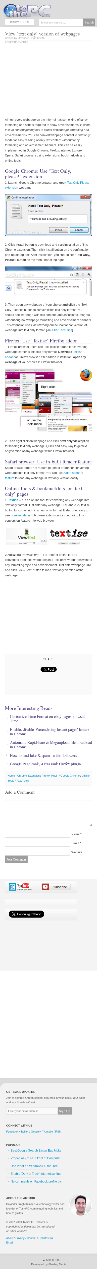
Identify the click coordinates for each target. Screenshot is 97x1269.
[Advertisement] (47, 81)
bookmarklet (19, 515)
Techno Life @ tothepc (39, 9)
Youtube (48, 1131)
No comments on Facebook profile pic (36, 1181)
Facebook (12, 1131)
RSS (58, 1131)
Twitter (25, 1131)
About (9, 1238)
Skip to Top (52, 1259)
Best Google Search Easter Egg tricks (36, 1150)
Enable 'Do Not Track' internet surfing (36, 1174)
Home (11, 775)
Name (75, 834)
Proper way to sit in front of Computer (35, 1158)
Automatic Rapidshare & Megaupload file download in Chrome (51, 744)
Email (75, 843)
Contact (31, 1238)
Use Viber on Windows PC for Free (34, 1166)
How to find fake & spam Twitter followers (43, 755)
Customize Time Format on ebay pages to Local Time (47, 718)
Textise (13, 500)
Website (76, 852)
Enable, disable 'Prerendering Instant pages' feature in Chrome (49, 731)
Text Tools (22, 780)
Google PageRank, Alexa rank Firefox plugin (45, 764)
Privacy (20, 1238)
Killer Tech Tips (61, 330)
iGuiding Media (57, 1264)
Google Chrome (70, 775)
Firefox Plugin (50, 775)
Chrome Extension (28, 775)
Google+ (36, 1131)
